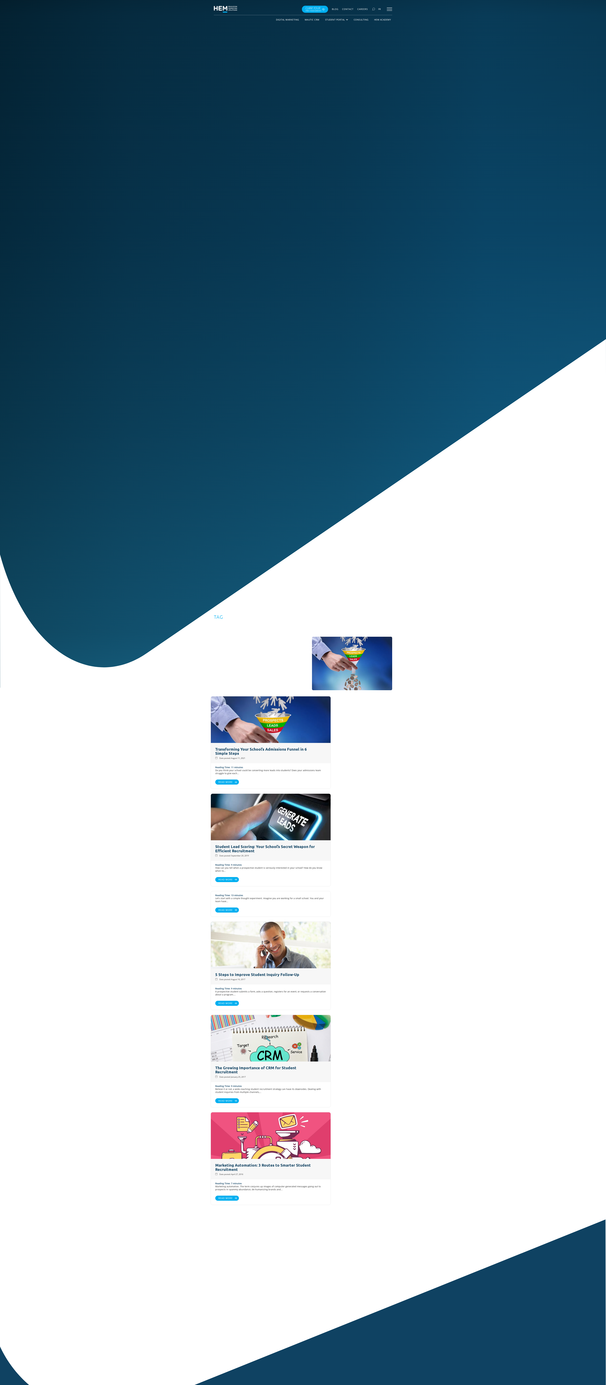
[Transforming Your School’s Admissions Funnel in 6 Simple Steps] (271, 720)
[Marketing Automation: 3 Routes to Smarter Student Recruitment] (271, 1136)
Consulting (361, 19)
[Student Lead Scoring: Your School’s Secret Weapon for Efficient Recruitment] (271, 817)
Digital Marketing (287, 19)
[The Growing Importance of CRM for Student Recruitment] (271, 1038)
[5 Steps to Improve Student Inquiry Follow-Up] (271, 945)
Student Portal (335, 19)
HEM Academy (382, 19)
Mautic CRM (312, 19)
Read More (225, 781)
